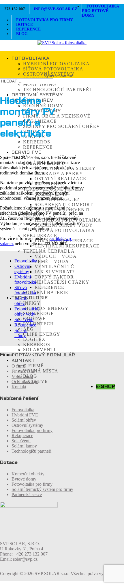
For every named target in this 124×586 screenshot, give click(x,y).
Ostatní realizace (60, 178)
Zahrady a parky (59, 173)
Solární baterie (45, 292)
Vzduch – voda (56, 256)
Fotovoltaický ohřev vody (27, 311)
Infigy (32, 303)
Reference (38, 147)
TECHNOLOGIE (30, 297)
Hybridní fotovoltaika (56, 63)
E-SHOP (105, 386)
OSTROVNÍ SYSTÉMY (37, 95)
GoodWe (34, 318)
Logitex (34, 339)
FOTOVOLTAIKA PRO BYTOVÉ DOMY (100, 11)
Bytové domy (24, 479)
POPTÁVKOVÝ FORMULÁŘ (43, 355)
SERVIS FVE (27, 152)
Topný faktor (54, 276)
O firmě (33, 365)
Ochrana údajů (25, 381)
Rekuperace (40, 235)
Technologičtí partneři (57, 89)
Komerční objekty (28, 473)
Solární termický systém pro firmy (42, 489)
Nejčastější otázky (62, 282)
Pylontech (38, 323)
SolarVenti (39, 349)
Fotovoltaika (25, 260)
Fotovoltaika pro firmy (32, 430)
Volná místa (40, 370)
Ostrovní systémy (22, 269)
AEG (28, 328)
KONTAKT (23, 360)
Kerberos (36, 141)
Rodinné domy (43, 105)
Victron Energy (46, 308)
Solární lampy (20, 333)
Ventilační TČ (54, 266)
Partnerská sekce (27, 494)
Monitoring (39, 84)
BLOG (22, 34)
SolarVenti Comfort (64, 204)
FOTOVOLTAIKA (31, 58)
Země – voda (52, 261)
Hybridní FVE (25, 414)
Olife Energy (41, 334)
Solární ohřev (20, 301)
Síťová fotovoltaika (53, 68)
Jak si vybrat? (55, 271)
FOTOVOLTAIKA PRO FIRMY (44, 20)
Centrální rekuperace (67, 245)
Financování (23, 371)
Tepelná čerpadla (49, 251)
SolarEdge (38, 313)
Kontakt (19, 386)
